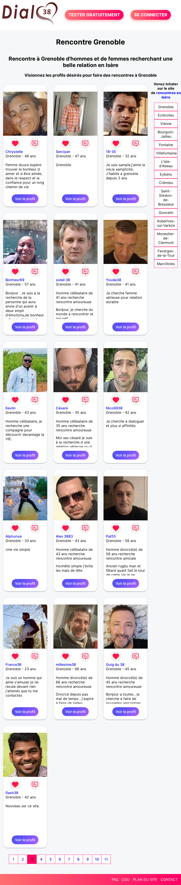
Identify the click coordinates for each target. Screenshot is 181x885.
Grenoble (165, 107)
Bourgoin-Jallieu (166, 134)
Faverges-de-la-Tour (166, 253)
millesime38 (66, 664)
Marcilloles (166, 264)
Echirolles (166, 115)
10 (97, 859)
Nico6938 (114, 408)
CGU (126, 879)
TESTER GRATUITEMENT (94, 15)
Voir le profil (25, 199)
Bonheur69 (15, 280)
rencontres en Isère (168, 95)
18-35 (111, 151)
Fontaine (166, 145)
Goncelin (166, 212)
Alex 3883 (64, 536)
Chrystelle (14, 151)
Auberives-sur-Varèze (166, 223)
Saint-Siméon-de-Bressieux (166, 197)
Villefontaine (166, 153)
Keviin (11, 408)
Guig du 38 (115, 664)
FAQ (115, 879)
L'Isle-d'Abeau (166, 163)
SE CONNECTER (150, 15)
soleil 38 (63, 280)
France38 (13, 664)
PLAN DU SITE (145, 879)
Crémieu (166, 182)
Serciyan (63, 151)
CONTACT (169, 879)
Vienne (166, 123)
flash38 (12, 792)
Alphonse (14, 536)
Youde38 (113, 280)
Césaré (62, 408)
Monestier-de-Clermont (166, 238)
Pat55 (111, 536)
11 (106, 859)
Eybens (166, 174)
